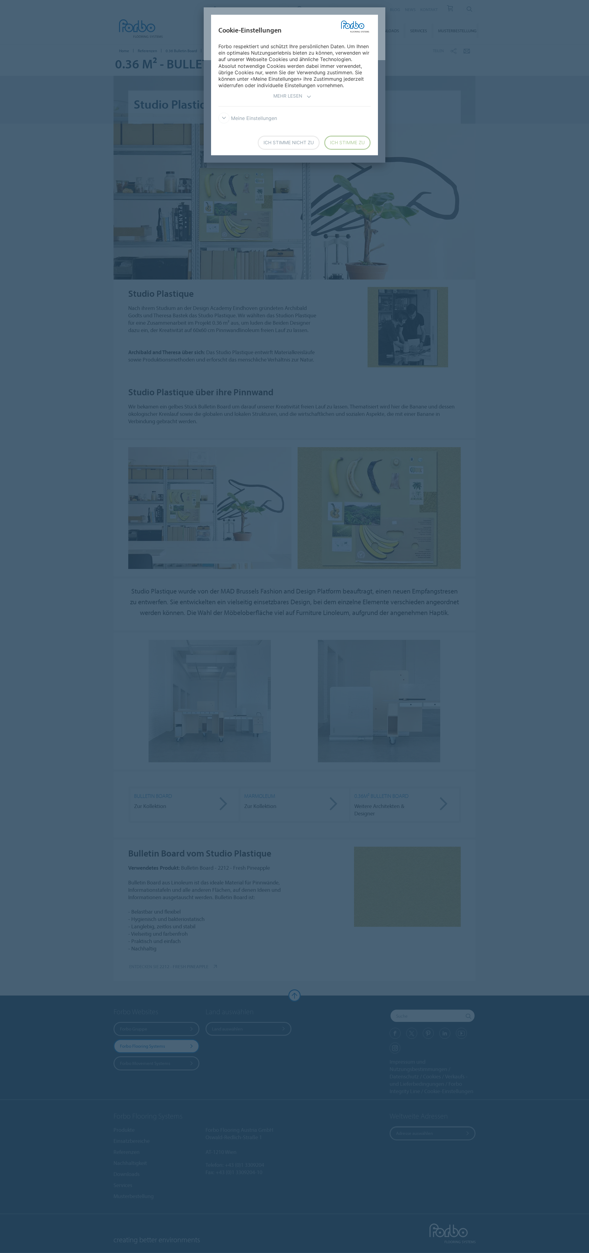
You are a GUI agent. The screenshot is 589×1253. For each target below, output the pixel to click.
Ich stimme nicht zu (289, 142)
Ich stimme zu (347, 142)
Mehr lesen (287, 96)
